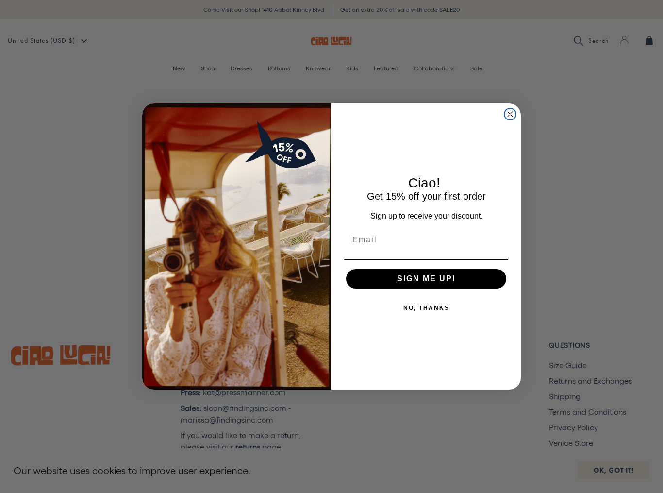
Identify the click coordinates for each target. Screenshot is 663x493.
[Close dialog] (510, 114)
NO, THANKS (426, 308)
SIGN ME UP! (426, 278)
